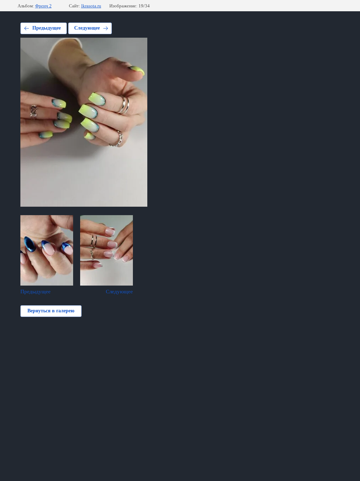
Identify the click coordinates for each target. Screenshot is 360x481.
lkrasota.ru (91, 5)
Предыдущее (46, 28)
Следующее (87, 28)
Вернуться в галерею (51, 310)
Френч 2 (43, 5)
